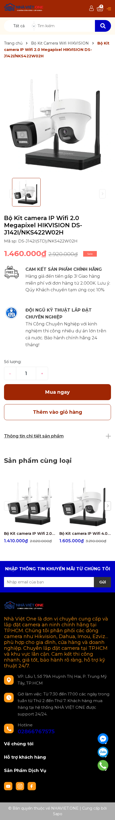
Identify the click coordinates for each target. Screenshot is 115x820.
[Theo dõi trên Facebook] (32, 785)
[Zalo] (103, 752)
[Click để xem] (57, 121)
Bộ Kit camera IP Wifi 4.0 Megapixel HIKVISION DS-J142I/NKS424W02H (85, 533)
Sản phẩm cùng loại (38, 460)
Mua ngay (57, 392)
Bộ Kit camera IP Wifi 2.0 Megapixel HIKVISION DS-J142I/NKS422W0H (29, 533)
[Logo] (24, 8)
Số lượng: (12, 361)
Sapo (57, 813)
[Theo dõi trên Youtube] (9, 785)
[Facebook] (103, 738)
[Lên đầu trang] (106, 811)
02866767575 (36, 731)
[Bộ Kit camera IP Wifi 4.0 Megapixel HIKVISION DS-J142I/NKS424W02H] (85, 502)
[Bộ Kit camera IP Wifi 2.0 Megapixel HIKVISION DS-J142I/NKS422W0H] (29, 502)
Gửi (102, 582)
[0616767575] (103, 765)
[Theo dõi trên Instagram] (20, 785)
